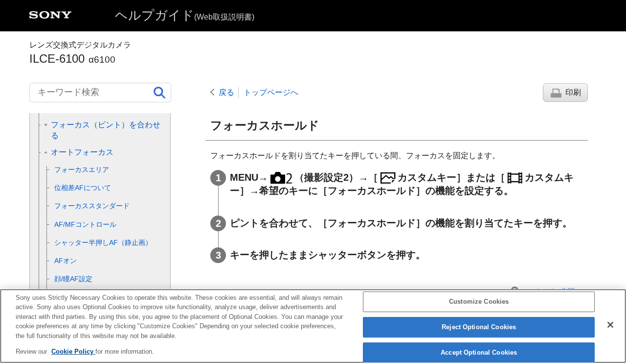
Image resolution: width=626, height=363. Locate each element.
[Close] (610, 325)
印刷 (573, 92)
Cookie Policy (73, 351)
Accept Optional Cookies (479, 352)
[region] (313, 326)
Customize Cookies (479, 302)
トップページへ (271, 92)
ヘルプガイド (184, 15)
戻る (226, 92)
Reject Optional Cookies (479, 327)
